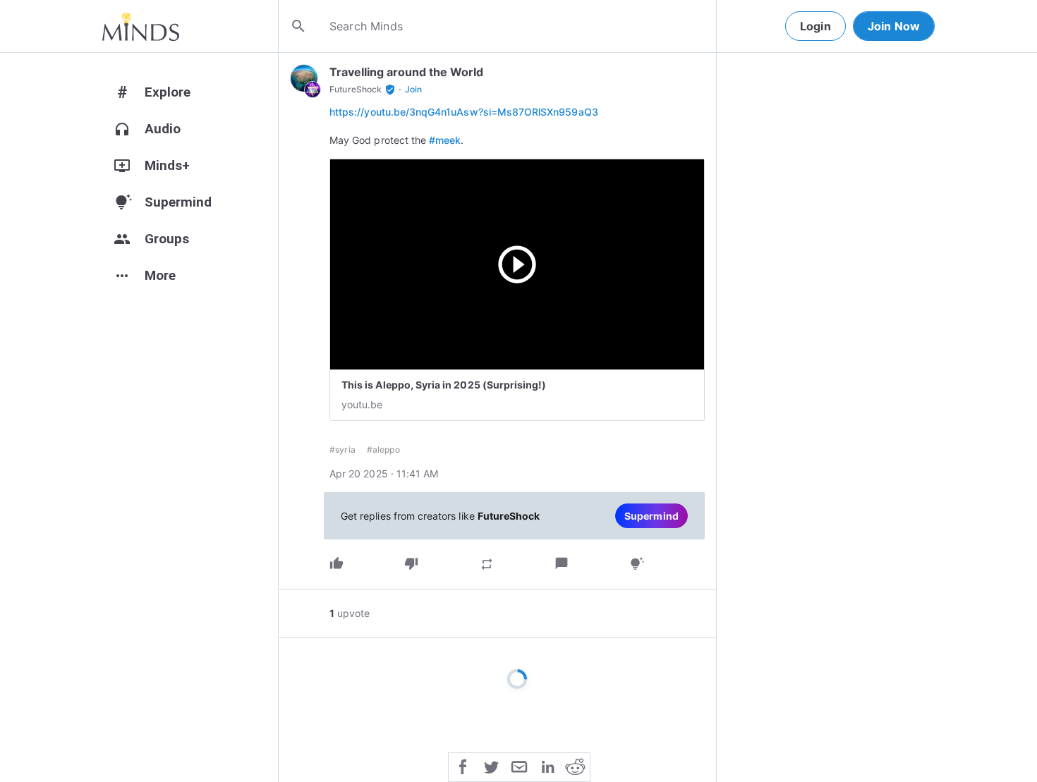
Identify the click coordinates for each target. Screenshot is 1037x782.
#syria (342, 449)
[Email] (519, 766)
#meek (445, 140)
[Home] (140, 26)
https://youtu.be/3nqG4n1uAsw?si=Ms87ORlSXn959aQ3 (463, 112)
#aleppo (383, 449)
